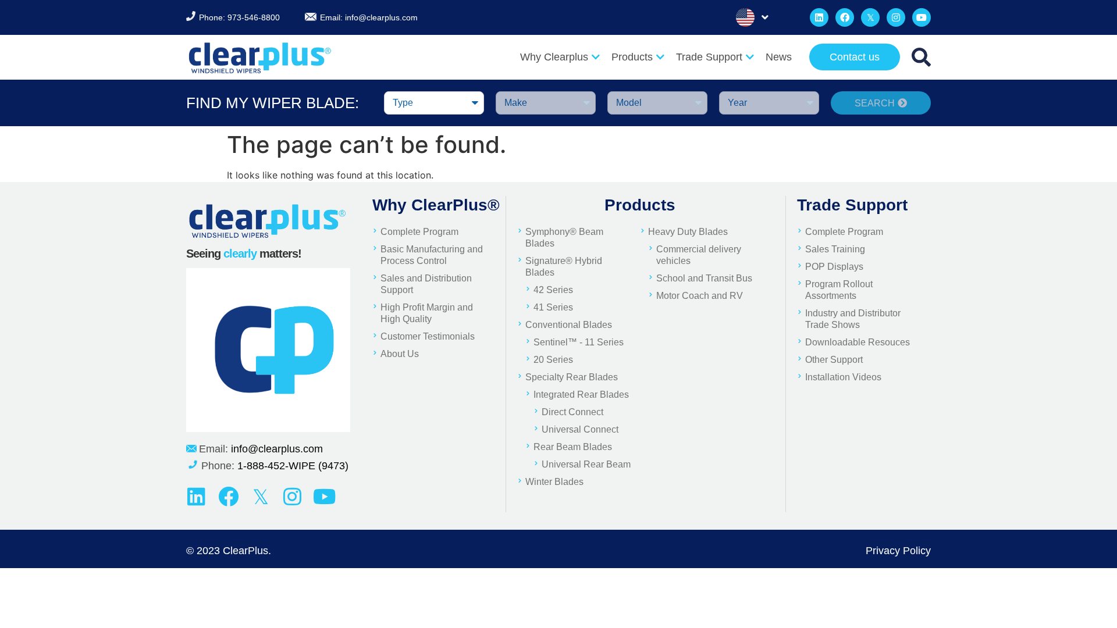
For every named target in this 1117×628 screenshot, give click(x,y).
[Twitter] (870, 17)
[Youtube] (921, 17)
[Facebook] (844, 17)
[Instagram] (896, 17)
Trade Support (709, 57)
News (779, 57)
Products (632, 57)
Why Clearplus (554, 57)
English (754, 17)
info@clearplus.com (381, 17)
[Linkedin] (819, 17)
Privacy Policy (898, 550)
